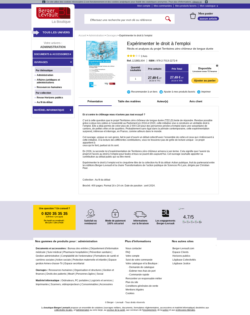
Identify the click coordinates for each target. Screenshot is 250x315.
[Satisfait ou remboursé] (90, 211)
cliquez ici (197, 2)
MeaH (71, 273)
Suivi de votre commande (139, 259)
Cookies (130, 293)
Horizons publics (181, 255)
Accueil (82, 35)
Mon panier (205, 13)
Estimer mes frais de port (142, 271)
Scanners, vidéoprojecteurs (65, 284)
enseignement (149, 310)
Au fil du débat (45, 102)
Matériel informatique (49, 110)
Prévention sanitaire (100, 252)
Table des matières (129, 101)
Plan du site (132, 282)
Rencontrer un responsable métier (144, 278)
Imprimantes (42, 284)
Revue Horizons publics (50, 97)
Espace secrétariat (74, 263)
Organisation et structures (87, 270)
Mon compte (143, 5)
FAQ (128, 252)
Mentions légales (135, 289)
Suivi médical (54, 252)
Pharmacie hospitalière (75, 252)
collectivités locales (63, 310)
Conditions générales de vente (142, 286)
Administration (96, 35)
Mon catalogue (208, 5)
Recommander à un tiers (144, 91)
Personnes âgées (85, 273)
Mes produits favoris (185, 5)
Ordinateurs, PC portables (75, 280)
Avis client (195, 101)
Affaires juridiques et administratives (48, 81)
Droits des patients (56, 273)
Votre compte (132, 255)
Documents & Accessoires (52, 54)
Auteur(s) (162, 101)
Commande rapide (139, 274)
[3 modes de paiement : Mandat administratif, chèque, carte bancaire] (115, 212)
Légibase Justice (181, 263)
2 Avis (144, 56)
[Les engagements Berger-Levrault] (165, 211)
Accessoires (106, 284)
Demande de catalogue (141, 267)
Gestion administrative (47, 255)
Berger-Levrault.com (183, 248)
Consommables (89, 284)
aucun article (208, 18)
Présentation (95, 101)
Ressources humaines (49, 87)
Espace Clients (180, 252)
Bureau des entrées (78, 248)
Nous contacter (134, 248)
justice (165, 310)
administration (82, 310)
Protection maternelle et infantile (90, 259)
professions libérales (185, 310)
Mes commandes (163, 5)
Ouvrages (111, 35)
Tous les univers (56, 32)
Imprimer (206, 91)
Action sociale (63, 259)
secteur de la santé (116, 310)
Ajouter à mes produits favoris (179, 91)
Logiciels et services (101, 280)
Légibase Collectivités (184, 259)
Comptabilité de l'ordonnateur (77, 255)
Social (100, 273)
